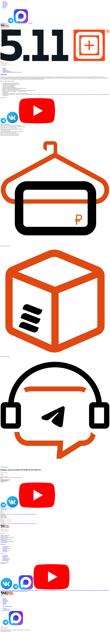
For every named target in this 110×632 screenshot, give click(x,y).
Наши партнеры (6, 550)
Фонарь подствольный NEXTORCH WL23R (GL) (12, 72)
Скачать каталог (6, 559)
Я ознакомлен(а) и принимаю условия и (19, 514)
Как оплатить (5, 4)
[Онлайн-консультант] (11, 23)
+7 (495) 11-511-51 (4, 538)
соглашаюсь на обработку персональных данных (29, 514)
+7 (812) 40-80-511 (4, 542)
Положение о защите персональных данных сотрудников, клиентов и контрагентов (16, 590)
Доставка (4, 6)
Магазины (5, 2)
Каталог (4, 69)
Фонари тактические (7, 71)
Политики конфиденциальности (17, 514)
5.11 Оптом (5, 551)
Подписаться (3, 515)
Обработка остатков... (5, 480)
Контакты (5, 5)
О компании (5, 547)
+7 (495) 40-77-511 (4, 536)
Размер (9, 479)
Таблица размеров (4, 479)
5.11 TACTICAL (6, 546)
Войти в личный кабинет (8, 606)
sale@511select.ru (6, 610)
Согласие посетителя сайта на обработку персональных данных (15, 591)
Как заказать (5, 3)
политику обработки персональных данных (38, 629)
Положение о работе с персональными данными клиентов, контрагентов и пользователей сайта (52, 590)
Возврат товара (6, 560)
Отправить (3, 524)
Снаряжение (5, 70)
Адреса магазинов (6, 548)
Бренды (4, 7)
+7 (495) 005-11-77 (4, 540)
